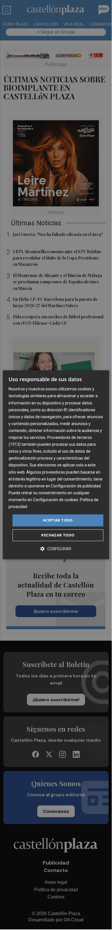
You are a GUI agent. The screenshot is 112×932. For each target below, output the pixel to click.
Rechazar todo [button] (57, 535)
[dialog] (56, 464)
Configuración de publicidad (76, 486)
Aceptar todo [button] (58, 520)
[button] (55, 548)
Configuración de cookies (55, 499)
